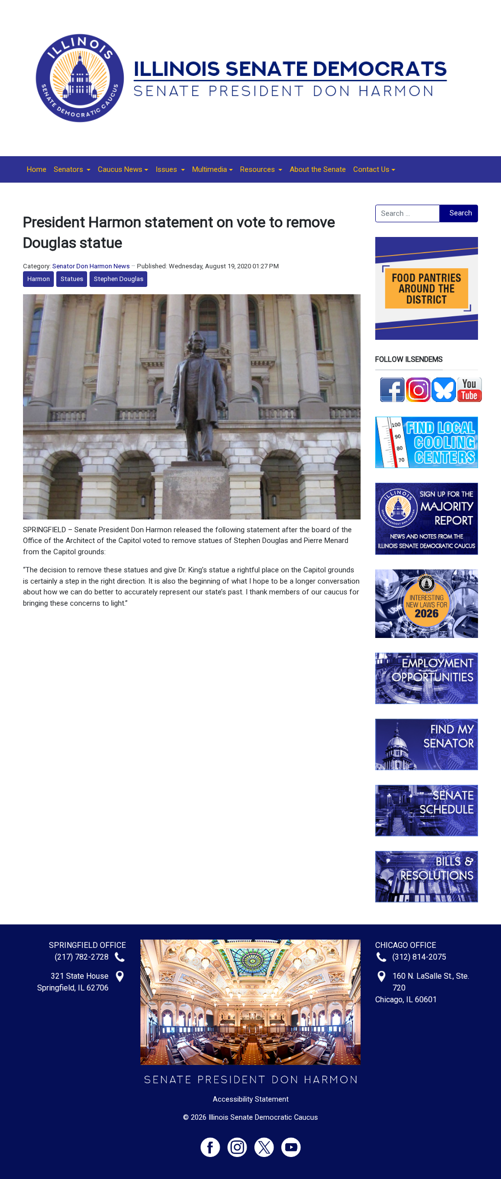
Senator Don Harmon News (91, 266)
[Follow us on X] (267, 1143)
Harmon (38, 279)
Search (461, 213)
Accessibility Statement (251, 1099)
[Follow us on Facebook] (392, 388)
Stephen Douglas (118, 279)
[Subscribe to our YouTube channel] (470, 388)
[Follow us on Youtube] (291, 1143)
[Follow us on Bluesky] (444, 388)
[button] (72, 169)
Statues (72, 279)
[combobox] (407, 213)
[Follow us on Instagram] (418, 388)
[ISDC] (247, 77)
